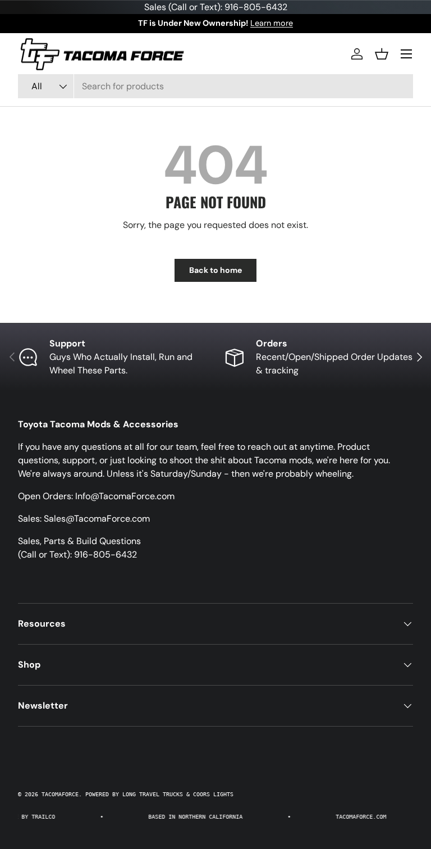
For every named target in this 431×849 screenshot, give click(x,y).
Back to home (215, 270)
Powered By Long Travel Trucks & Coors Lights (159, 794)
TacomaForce (60, 794)
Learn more (271, 23)
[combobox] (215, 86)
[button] (381, 54)
